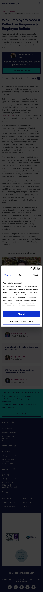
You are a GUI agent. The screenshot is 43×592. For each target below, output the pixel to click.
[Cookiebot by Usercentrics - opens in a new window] (30, 268)
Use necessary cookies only (21, 321)
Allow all (21, 314)
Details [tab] (21, 275)
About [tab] (35, 275)
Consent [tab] (7, 275)
